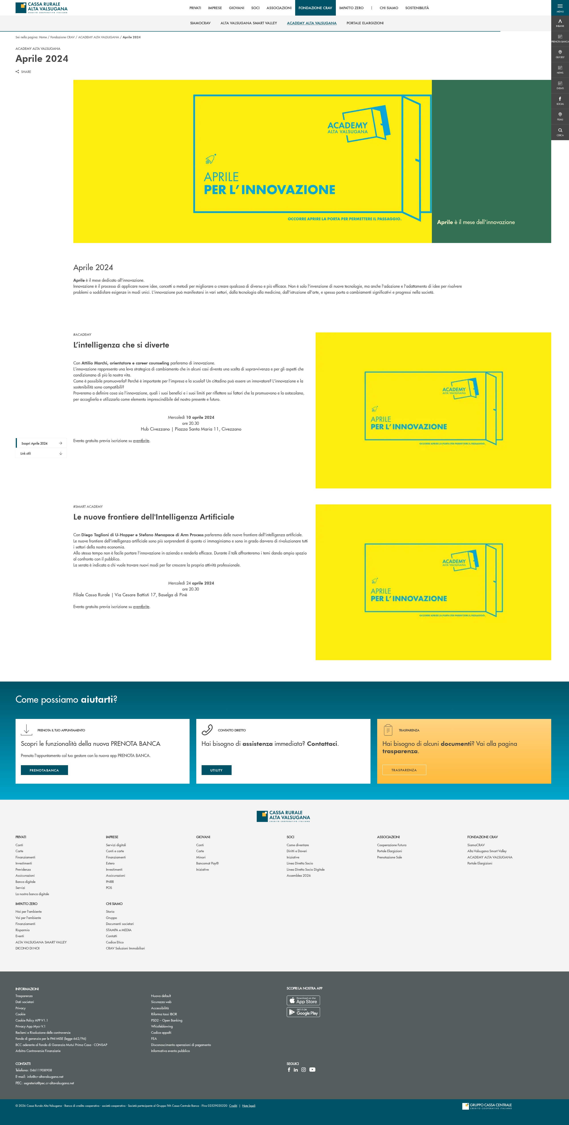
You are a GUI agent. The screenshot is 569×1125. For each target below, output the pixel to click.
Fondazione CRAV (62, 37)
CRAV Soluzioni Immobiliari (125, 948)
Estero (110, 863)
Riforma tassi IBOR (164, 1014)
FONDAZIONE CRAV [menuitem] (315, 8)
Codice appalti (161, 1032)
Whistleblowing (162, 1026)
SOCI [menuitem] (255, 8)
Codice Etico (115, 942)
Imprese (112, 836)
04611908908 (41, 1070)
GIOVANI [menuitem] (236, 8)
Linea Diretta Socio (300, 863)
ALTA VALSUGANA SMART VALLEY (41, 942)
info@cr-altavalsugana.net (45, 1076)
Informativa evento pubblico (170, 1050)
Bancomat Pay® (207, 863)
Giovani (203, 836)
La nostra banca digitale (32, 893)
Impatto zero (26, 903)
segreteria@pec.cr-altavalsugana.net (49, 1082)
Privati (21, 836)
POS (109, 887)
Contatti (111, 935)
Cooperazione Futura (391, 844)
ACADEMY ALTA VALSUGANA (98, 37)
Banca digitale (25, 881)
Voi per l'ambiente (28, 917)
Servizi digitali (116, 844)
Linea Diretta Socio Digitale (306, 869)
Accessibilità (160, 1008)
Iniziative (202, 869)
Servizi (20, 887)
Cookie (20, 1014)
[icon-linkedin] (296, 1069)
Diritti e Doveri (297, 850)
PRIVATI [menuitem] (195, 8)
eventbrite (141, 440)
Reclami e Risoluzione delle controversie (43, 1032)
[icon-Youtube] (312, 1069)
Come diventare (298, 844)
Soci (290, 836)
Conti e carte (115, 850)
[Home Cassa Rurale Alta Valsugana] (42, 8)
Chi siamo (114, 903)
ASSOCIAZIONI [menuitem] (279, 8)
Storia (110, 911)
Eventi (20, 935)
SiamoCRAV (476, 844)
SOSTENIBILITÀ (417, 8)
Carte (19, 850)
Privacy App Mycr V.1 (31, 1026)
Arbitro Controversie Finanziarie (55, 1050)
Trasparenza (24, 995)
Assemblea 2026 (299, 875)
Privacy (21, 1008)
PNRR (110, 881)
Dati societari (25, 1001)
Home (43, 37)
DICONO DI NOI (27, 948)
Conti (19, 844)
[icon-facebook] (289, 1069)
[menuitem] (200, 23)
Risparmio (23, 929)
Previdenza (23, 869)
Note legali (248, 1105)
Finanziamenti (25, 857)
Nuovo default (161, 995)
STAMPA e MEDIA (119, 929)
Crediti (233, 1105)
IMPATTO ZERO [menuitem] (351, 8)
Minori (201, 857)
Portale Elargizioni (389, 850)
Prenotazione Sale (389, 857)
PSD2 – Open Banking (183, 1020)
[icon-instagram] (303, 1069)
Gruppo (111, 917)
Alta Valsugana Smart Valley (487, 850)
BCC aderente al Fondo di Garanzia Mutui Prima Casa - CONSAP (78, 1044)
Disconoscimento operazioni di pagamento (197, 1044)
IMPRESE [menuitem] (215, 8)
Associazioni (388, 836)
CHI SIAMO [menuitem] (389, 8)
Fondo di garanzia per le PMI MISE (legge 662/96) (68, 1038)
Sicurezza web (161, 1001)
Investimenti (24, 863)
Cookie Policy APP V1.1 (32, 1020)
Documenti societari (120, 923)
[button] (560, 8)
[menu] (309, 8)
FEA (154, 1038)
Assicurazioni (25, 875)
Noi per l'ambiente (29, 911)
